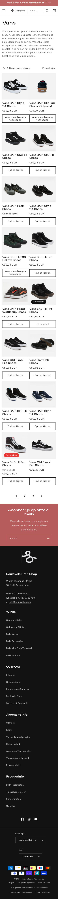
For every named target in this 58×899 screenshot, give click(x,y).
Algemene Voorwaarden (18, 751)
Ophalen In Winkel (15, 627)
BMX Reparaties (14, 641)
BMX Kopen (12, 634)
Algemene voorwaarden (23, 888)
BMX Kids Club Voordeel (19, 648)
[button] (3, 10)
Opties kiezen (16, 169)
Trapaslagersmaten (16, 791)
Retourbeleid (13, 744)
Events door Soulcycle (18, 689)
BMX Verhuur (13, 655)
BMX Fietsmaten (15, 784)
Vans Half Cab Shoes (39, 361)
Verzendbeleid (42, 888)
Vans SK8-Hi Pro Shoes (40, 259)
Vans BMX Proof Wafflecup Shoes (14, 310)
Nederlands (34, 11)
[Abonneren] (48, 538)
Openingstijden (14, 620)
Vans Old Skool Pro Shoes (13, 361)
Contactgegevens (42, 892)
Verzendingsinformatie (18, 737)
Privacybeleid (13, 765)
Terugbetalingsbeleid (26, 883)
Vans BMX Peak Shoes (13, 207)
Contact (10, 722)
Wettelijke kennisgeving (21, 892)
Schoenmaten (13, 798)
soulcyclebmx (27, 879)
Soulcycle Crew (14, 696)
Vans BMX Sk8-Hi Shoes (41, 156)
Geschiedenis (13, 682)
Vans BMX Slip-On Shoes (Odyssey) (42, 104)
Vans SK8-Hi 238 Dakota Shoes (14, 259)
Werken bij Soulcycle (17, 703)
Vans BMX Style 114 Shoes (13, 104)
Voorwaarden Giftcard (17, 758)
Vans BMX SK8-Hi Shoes (14, 156)
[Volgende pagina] (41, 496)
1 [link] (16, 495)
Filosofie (10, 675)
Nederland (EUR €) (28, 840)
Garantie (10, 805)
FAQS (9, 730)
